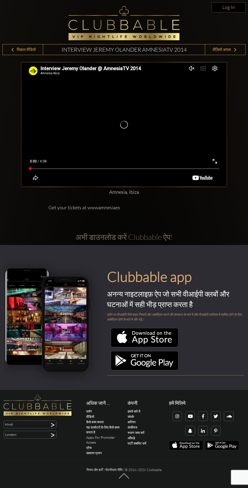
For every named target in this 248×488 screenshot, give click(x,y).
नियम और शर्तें (94, 470)
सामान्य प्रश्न (94, 453)
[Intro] (124, 478)
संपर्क (131, 417)
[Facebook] (203, 416)
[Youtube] (190, 416)
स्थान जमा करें (136, 433)
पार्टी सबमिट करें (137, 443)
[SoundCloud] (228, 416)
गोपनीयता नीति (114, 470)
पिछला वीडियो (26, 49)
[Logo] (124, 23)
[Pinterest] (216, 431)
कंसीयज (132, 427)
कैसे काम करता (95, 422)
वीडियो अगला (222, 49)
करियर (132, 422)
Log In (228, 7)
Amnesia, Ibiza (124, 192)
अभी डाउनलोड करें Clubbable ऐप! (124, 237)
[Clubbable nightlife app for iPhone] (144, 346)
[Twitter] (216, 416)
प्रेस (89, 448)
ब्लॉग (89, 411)
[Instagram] (177, 416)
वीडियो (90, 417)
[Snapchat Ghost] (190, 431)
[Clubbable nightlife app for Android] (144, 369)
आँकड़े (131, 438)
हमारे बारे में (134, 411)
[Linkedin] (203, 431)
